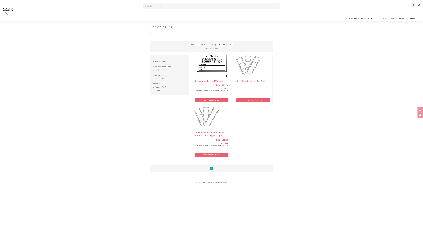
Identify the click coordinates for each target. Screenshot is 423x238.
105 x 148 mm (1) (160, 78)
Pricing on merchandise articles (360, 18)
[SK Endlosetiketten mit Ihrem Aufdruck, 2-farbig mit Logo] (211, 118)
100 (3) (157, 70)
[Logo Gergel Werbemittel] (8, 9)
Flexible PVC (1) (160, 87)
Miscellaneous (413, 18)
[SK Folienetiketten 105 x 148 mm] (253, 66)
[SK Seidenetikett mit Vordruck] (211, 66)
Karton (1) (158, 90)
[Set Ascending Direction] (230, 44)
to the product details (211, 100)
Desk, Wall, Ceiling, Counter (391, 18)
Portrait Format (160, 61)
